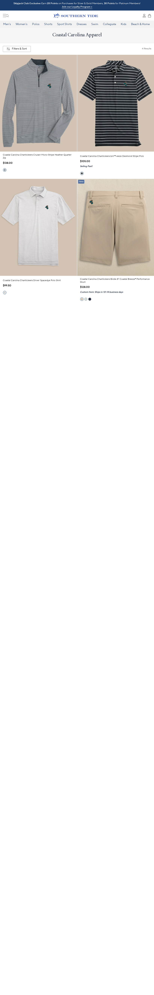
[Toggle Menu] (6, 15)
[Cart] (149, 15)
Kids (123, 24)
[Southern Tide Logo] (76, 15)
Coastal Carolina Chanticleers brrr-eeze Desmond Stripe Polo (112, 156)
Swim (94, 24)
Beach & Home (140, 24)
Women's (21, 24)
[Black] (81, 173)
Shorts (48, 24)
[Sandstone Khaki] (81, 299)
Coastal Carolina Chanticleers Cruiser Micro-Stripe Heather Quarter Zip (37, 156)
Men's (7, 24)
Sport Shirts (64, 24)
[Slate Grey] (4, 292)
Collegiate (109, 24)
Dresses (82, 24)
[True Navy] (89, 299)
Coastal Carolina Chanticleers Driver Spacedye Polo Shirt (32, 280)
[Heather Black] (4, 170)
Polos (35, 24)
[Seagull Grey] (85, 299)
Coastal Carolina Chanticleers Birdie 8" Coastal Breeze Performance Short (115, 281)
